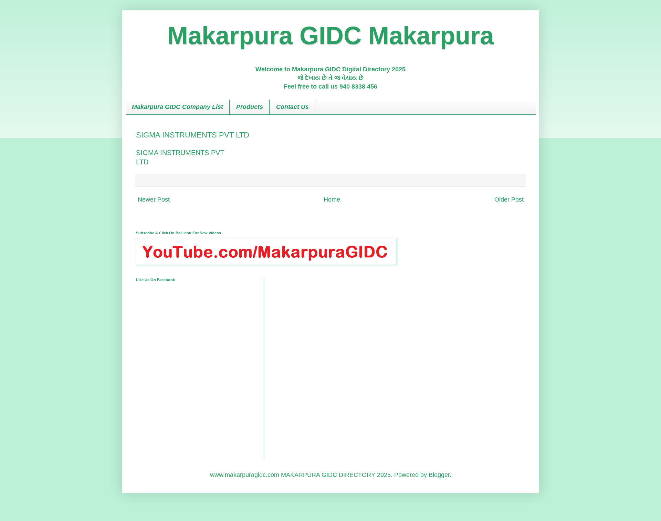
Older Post (509, 199)
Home (332, 199)
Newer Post (154, 199)
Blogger (439, 474)
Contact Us (292, 106)
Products (249, 106)
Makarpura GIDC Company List (177, 106)
